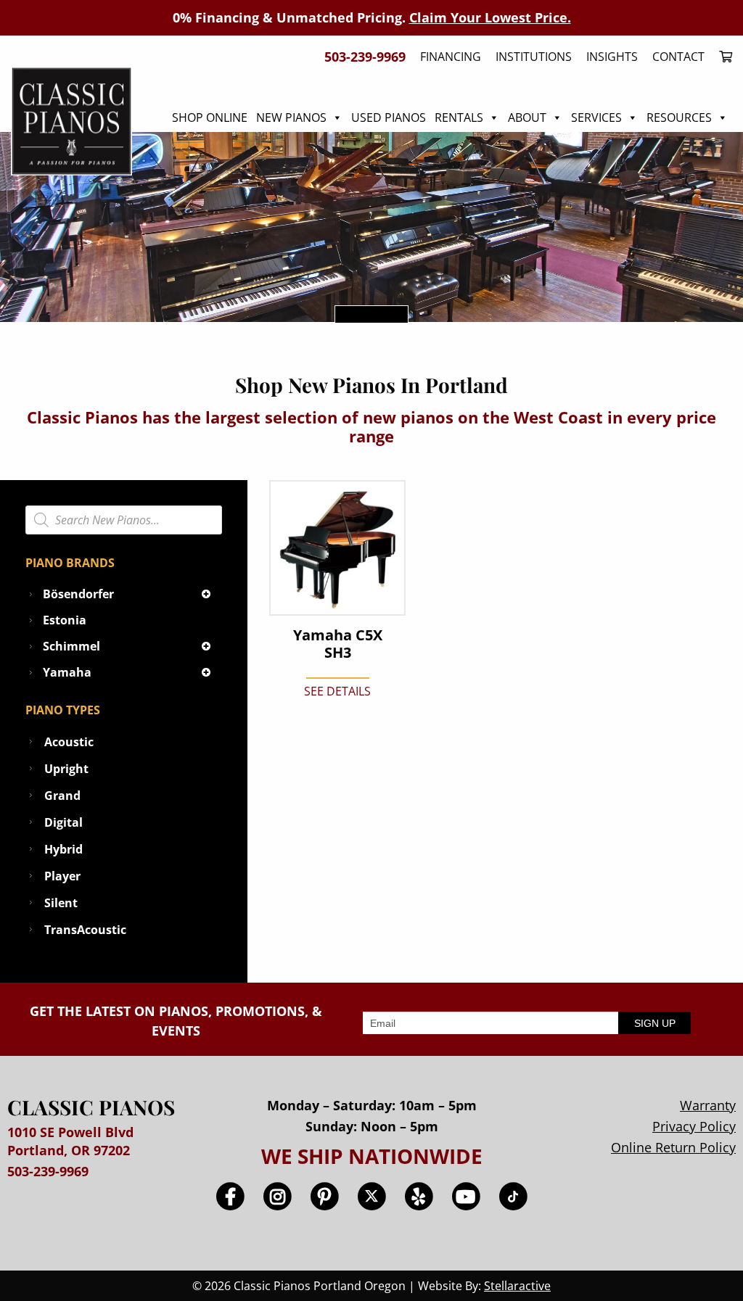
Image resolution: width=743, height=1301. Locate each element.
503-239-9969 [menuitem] (365, 56)
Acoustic (69, 742)
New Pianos (291, 117)
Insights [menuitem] (612, 56)
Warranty (708, 1105)
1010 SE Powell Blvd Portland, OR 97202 (70, 1141)
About (527, 117)
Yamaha (67, 672)
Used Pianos (388, 117)
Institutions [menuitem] (534, 56)
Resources (679, 117)
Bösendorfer (78, 594)
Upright (66, 769)
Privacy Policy (694, 1126)
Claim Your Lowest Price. (490, 17)
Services (596, 117)
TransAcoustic (85, 930)
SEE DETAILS (337, 691)
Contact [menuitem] (678, 56)
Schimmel (71, 646)
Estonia (64, 620)
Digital (63, 822)
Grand (62, 796)
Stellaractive (517, 1286)
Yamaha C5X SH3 (337, 644)
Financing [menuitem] (450, 56)
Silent (61, 903)
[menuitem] (722, 56)
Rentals (459, 117)
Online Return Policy (673, 1147)
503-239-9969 (48, 1171)
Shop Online (209, 117)
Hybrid (63, 849)
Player (62, 876)
